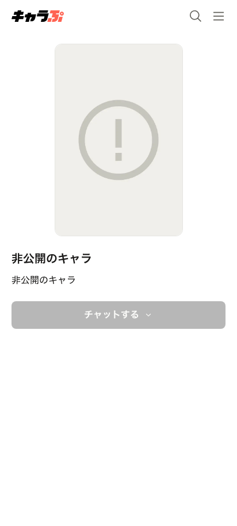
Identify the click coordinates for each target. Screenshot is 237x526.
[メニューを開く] (218, 16)
